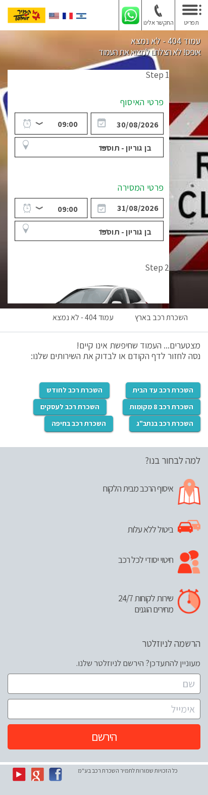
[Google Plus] (37, 773)
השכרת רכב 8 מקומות (161, 406)
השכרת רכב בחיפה (78, 423)
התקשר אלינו (158, 22)
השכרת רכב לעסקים (69, 406)
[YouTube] (19, 773)
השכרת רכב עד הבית (163, 389)
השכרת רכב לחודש (74, 389)
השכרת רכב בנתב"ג (164, 423)
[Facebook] (55, 773)
